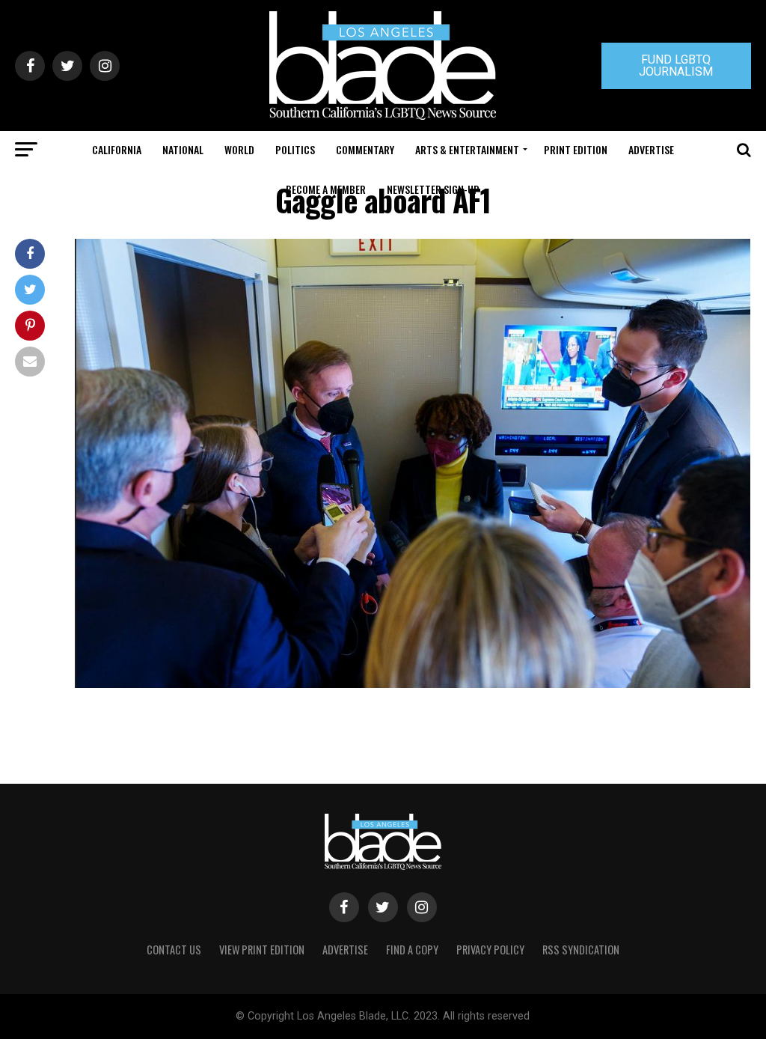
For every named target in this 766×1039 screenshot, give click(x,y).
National (182, 149)
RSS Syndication (580, 949)
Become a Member (326, 189)
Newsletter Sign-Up (433, 189)
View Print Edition (261, 949)
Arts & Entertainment (467, 149)
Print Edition (575, 149)
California (116, 149)
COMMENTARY (365, 149)
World (239, 149)
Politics (295, 149)
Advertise (651, 149)
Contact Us (174, 949)
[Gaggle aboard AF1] (412, 684)
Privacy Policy (490, 949)
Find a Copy (412, 949)
